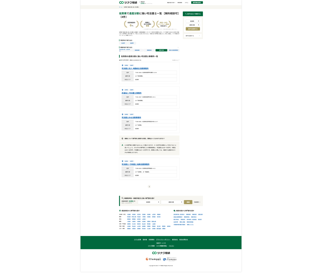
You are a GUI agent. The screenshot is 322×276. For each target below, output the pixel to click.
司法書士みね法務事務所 (131, 117)
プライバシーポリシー (163, 239)
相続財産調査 (190, 222)
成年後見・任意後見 (192, 219)
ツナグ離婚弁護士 (161, 246)
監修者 (145, 239)
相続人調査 (182, 222)
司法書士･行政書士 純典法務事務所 (135, 164)
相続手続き (194, 217)
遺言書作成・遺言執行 (124, 50)
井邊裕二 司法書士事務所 (131, 93)
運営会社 (175, 239)
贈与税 (200, 219)
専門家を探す (197, 2)
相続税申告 (186, 217)
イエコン (171, 246)
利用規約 (151, 239)
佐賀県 (126, 65)
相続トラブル (190, 224)
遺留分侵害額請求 (173, 50)
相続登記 (149, 50)
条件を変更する (193, 29)
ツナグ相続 (151, 246)
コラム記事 (137, 239)
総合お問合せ (183, 239)
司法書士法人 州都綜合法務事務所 (135, 68)
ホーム (120, 7)
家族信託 (183, 219)
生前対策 (176, 222)
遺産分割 (161, 50)
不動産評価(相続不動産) (179, 224)
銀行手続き (176, 219)
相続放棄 (137, 50)
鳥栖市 (132, 43)
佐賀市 (123, 43)
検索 (188, 202)
